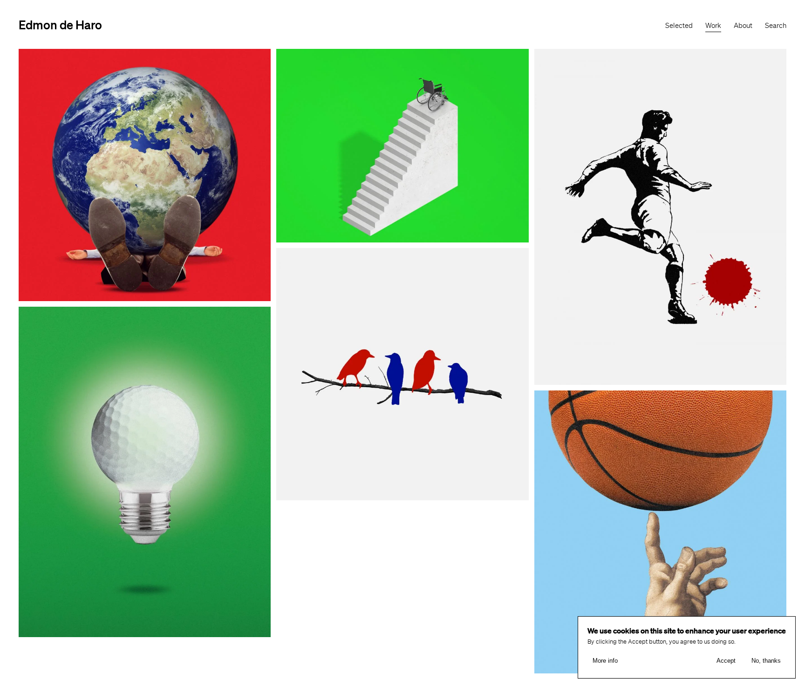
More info (605, 660)
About (743, 25)
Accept (726, 660)
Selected (679, 25)
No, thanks (766, 660)
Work (713, 25)
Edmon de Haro (60, 24)
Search (775, 25)
